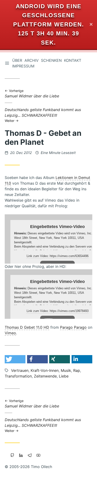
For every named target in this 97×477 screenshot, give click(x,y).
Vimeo (10, 333)
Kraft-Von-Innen (45, 370)
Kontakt (72, 60)
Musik (66, 370)
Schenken (51, 60)
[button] (15, 359)
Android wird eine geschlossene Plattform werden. (48, 15)
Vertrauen (19, 370)
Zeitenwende (45, 376)
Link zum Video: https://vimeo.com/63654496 (58, 256)
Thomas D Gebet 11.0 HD (27, 327)
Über (17, 60)
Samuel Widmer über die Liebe (32, 94)
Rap (76, 370)
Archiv (31, 60)
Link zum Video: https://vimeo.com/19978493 (58, 311)
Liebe (64, 376)
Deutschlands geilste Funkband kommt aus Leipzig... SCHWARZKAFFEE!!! (43, 115)
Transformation (18, 376)
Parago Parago (73, 327)
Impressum (23, 66)
